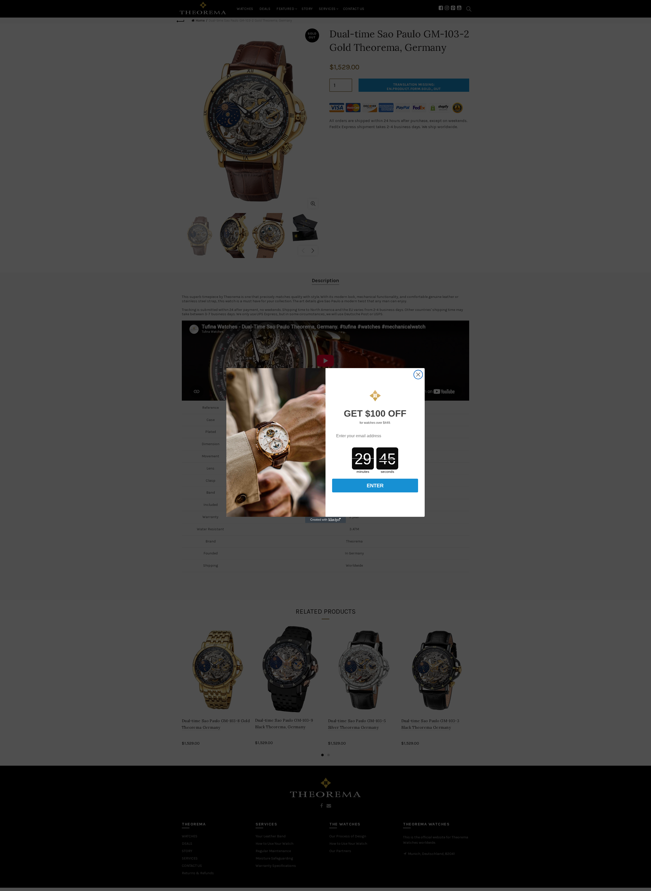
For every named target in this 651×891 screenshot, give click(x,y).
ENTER (375, 485)
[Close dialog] (418, 374)
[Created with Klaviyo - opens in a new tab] (325, 520)
